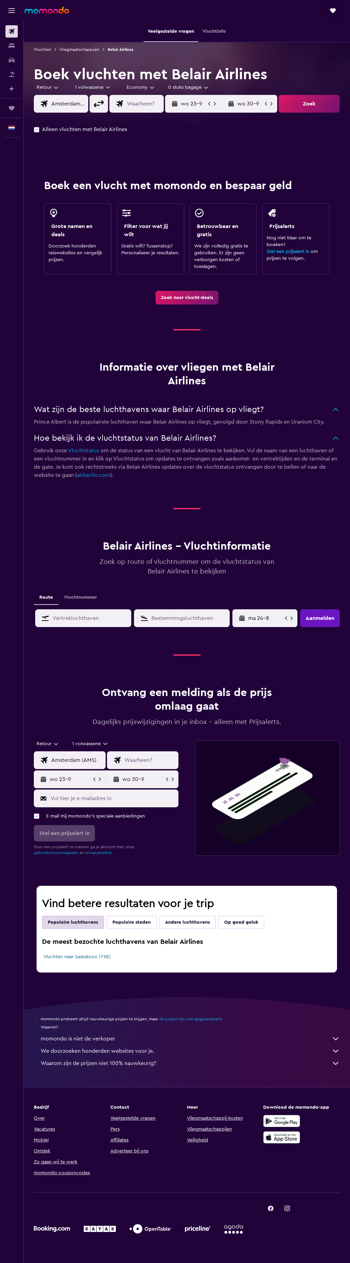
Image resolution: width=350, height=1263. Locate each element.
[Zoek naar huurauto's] (12, 60)
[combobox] (141, 87)
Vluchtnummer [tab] (80, 597)
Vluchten (42, 49)
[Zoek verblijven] (12, 46)
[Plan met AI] (12, 89)
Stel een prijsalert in (288, 251)
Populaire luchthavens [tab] (73, 922)
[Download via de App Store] (281, 1137)
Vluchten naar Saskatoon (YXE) (77, 956)
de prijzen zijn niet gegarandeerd (190, 1019)
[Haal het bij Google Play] (281, 1121)
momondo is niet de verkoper (78, 1038)
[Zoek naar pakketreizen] (12, 74)
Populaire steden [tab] (131, 922)
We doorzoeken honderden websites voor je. (97, 1051)
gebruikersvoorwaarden (56, 853)
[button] (11, 10)
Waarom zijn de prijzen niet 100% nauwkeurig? (98, 1063)
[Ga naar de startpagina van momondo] (47, 10)
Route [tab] (46, 597)
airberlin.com (93, 475)
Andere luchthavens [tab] (187, 922)
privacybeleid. (98, 853)
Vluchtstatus (83, 450)
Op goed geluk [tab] (241, 922)
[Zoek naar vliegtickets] (12, 31)
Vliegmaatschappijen (79, 49)
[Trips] (12, 108)
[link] (187, 297)
